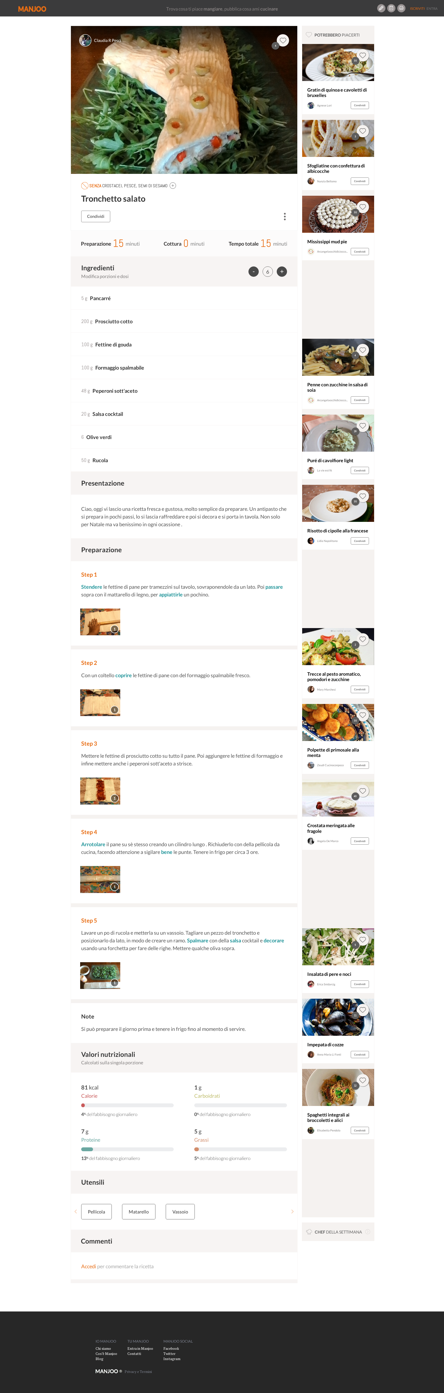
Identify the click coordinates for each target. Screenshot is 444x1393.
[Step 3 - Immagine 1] (100, 791)
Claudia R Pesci (107, 40)
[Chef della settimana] (367, 1231)
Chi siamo (103, 1348)
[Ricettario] (391, 8)
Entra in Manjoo (140, 1348)
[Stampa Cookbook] (401, 8)
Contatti (134, 1353)
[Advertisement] (338, 301)
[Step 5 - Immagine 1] (100, 975)
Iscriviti (417, 8)
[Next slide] (292, 1211)
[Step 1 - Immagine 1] (100, 622)
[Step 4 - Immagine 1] (100, 879)
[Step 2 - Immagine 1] (100, 702)
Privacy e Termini (138, 1371)
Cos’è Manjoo (106, 1353)
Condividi (95, 216)
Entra (432, 8)
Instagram (171, 1358)
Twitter (169, 1353)
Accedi (88, 1266)
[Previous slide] (76, 1211)
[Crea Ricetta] (381, 8)
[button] (173, 185)
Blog (99, 1358)
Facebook (171, 1348)
